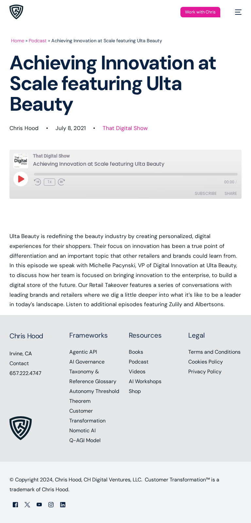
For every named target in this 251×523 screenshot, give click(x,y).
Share (231, 193)
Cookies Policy (205, 361)
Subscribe (206, 193)
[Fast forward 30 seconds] (61, 182)
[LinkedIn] (63, 504)
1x (49, 181)
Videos (137, 371)
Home (17, 41)
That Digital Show (125, 128)
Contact (19, 363)
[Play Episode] (20, 179)
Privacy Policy (205, 371)
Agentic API (83, 351)
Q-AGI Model (85, 440)
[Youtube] (39, 504)
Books (136, 351)
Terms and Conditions (214, 351)
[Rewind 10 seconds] (37, 182)
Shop (135, 391)
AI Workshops (145, 381)
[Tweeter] (27, 504)
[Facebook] (15, 504)
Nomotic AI (82, 430)
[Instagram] (51, 504)
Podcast (38, 41)
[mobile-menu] (235, 12)
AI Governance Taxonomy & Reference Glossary (92, 371)
